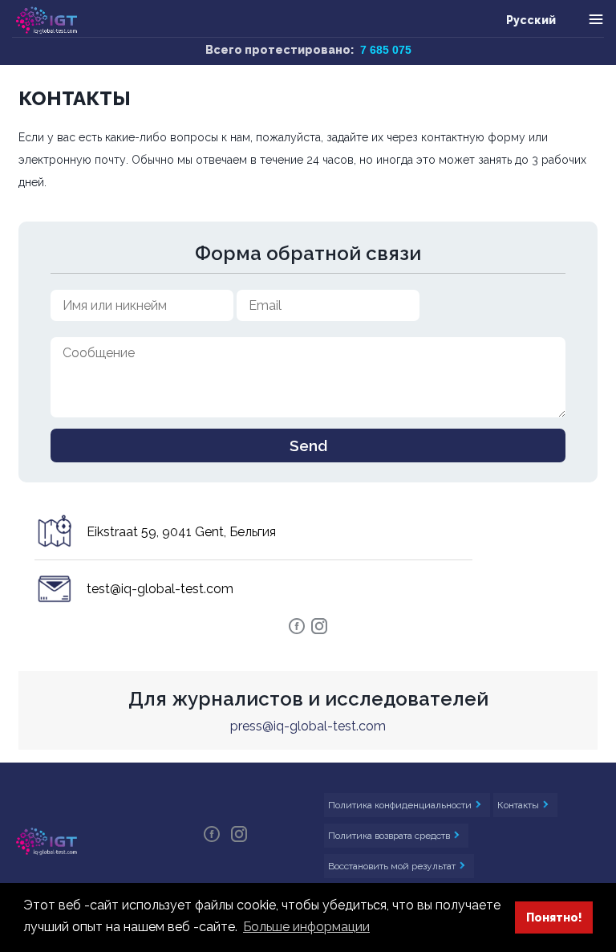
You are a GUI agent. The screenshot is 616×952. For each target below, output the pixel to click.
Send (308, 445)
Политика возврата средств (390, 835)
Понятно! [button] (554, 917)
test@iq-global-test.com (160, 588)
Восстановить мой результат (393, 866)
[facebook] (298, 631)
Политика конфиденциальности (401, 805)
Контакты (519, 805)
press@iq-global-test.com (308, 726)
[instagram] (319, 631)
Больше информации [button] (306, 926)
